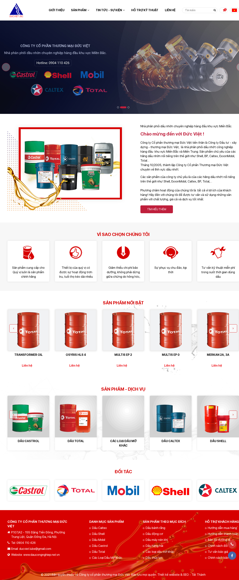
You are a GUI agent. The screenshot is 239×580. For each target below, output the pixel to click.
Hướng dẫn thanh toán (223, 534)
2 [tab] (123, 107)
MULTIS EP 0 (171, 355)
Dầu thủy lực (154, 557)
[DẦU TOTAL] (76, 416)
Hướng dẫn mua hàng (222, 528)
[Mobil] (123, 490)
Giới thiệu (56, 10)
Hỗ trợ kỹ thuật (144, 10)
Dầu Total (98, 552)
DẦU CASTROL (28, 441)
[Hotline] (232, 544)
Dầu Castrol (100, 546)
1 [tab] (118, 107)
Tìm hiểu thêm (156, 209)
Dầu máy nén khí (157, 540)
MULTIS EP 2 (123, 355)
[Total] (76, 490)
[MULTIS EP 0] (171, 330)
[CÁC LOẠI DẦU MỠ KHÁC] (123, 416)
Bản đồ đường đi (219, 540)
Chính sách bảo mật (221, 557)
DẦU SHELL (218, 441)
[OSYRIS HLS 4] (76, 330)
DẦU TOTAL (76, 441)
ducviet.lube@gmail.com (35, 549)
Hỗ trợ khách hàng (222, 522)
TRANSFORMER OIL (28, 355)
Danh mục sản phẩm (106, 522)
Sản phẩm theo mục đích (164, 522)
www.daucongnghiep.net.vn (41, 555)
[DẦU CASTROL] (28, 416)
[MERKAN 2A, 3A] (218, 330)
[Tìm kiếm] (215, 10)
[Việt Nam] (234, 10)
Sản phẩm (78, 10)
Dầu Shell (98, 534)
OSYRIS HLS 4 (76, 355)
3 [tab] (128, 107)
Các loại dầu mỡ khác (160, 552)
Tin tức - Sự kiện (109, 10)
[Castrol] (28, 490)
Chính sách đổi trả (220, 546)
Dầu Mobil (98, 540)
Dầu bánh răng (155, 528)
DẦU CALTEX (171, 441)
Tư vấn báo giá (218, 552)
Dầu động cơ (154, 534)
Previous (6, 67)
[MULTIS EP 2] (123, 330)
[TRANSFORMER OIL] (28, 330)
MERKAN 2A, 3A (218, 355)
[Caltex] (218, 490)
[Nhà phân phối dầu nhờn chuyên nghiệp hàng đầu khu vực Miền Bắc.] (66, 126)
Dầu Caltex (99, 528)
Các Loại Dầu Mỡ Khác (107, 557)
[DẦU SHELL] (218, 416)
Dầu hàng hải (154, 546)
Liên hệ (170, 10)
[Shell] (171, 490)
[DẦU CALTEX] (171, 416)
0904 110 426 (26, 543)
